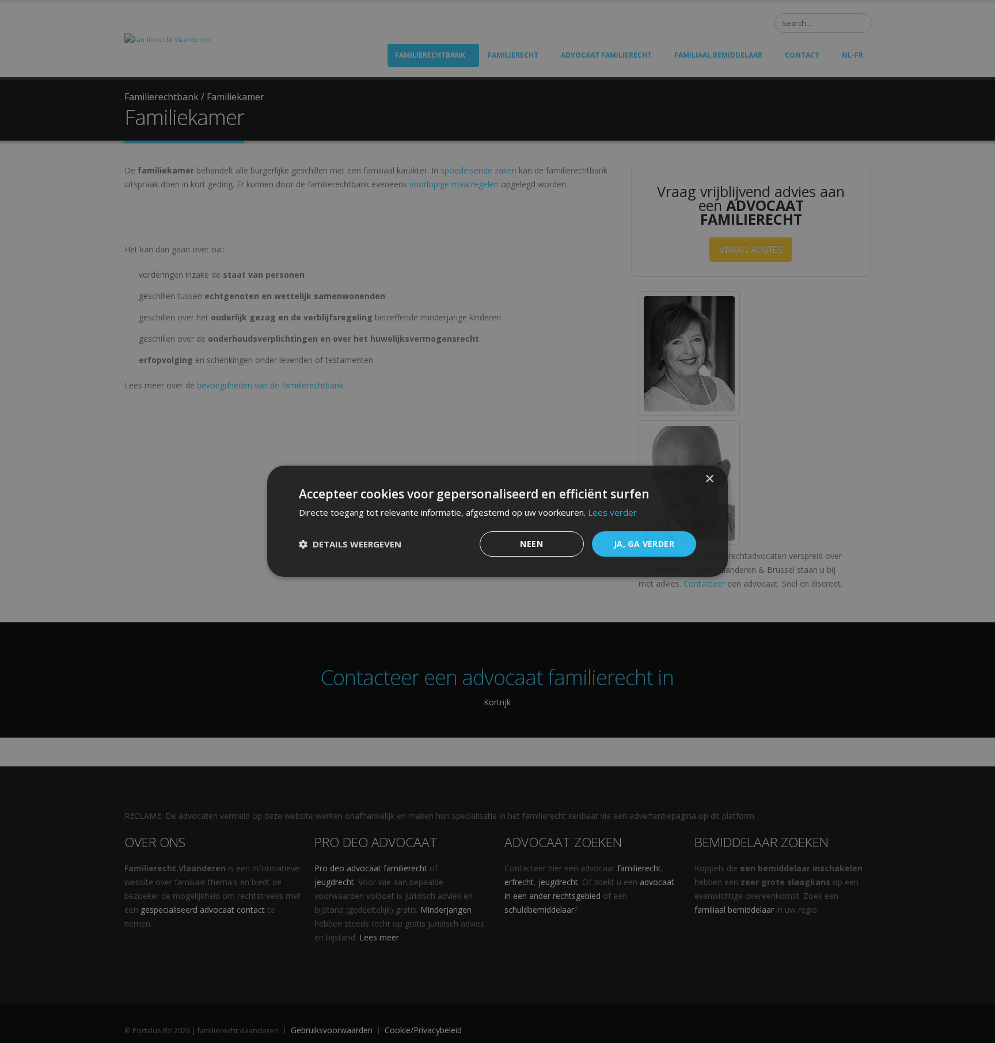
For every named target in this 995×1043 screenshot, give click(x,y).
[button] (350, 544)
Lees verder (612, 512)
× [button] (709, 479)
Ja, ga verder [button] (644, 543)
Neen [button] (531, 543)
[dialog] (497, 521)
